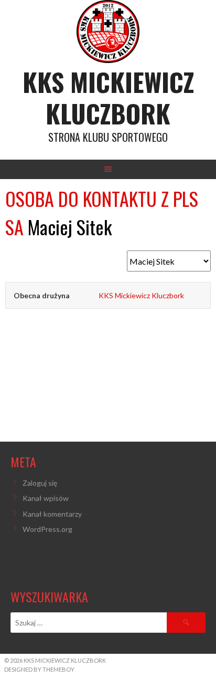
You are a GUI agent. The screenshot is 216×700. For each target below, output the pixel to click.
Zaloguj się (40, 482)
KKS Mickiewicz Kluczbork (108, 97)
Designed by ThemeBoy (39, 669)
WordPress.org (47, 529)
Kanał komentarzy (52, 513)
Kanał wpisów (46, 498)
